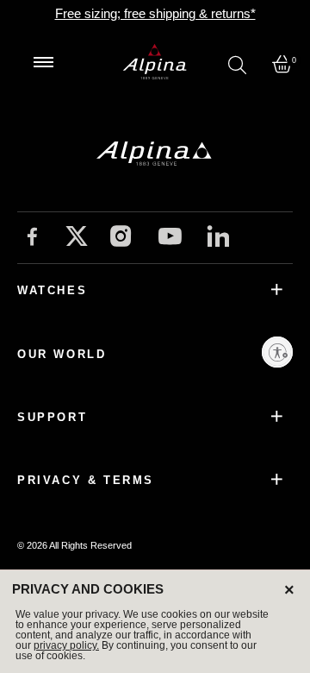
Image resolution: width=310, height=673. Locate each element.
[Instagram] (121, 238)
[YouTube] (170, 239)
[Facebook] (32, 238)
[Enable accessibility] (277, 352)
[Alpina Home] (155, 62)
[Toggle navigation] (43, 62)
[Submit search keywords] (237, 64)
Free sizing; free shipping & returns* (155, 13)
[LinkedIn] (218, 239)
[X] (77, 236)
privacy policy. (66, 645)
